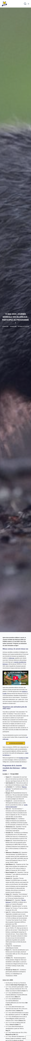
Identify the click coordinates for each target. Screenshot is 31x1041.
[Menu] (28, 3)
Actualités (26, 326)
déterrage (11, 658)
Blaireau (20, 326)
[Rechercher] (25, 4)
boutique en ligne (23, 758)
